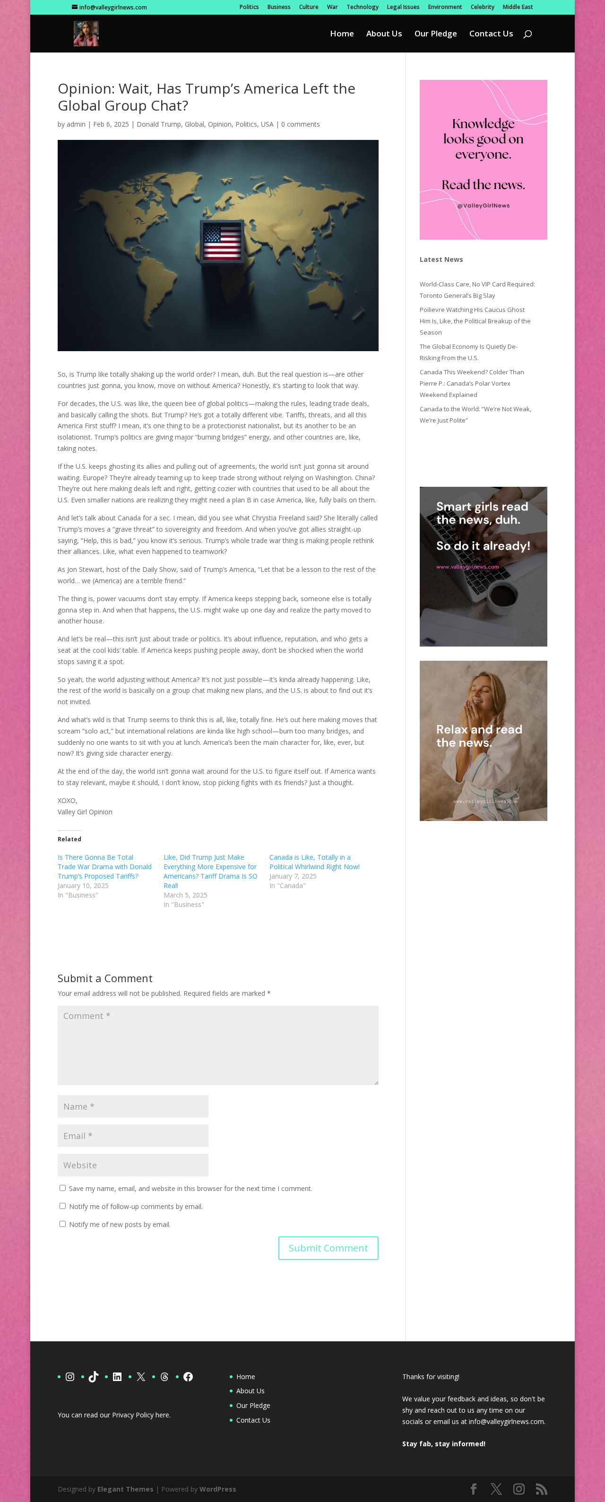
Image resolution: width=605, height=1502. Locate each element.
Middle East (518, 7)
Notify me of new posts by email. (120, 1224)
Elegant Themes (125, 1489)
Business (279, 7)
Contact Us (491, 34)
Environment (445, 7)
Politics (249, 7)
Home (342, 34)
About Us (384, 34)
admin (76, 124)
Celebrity (482, 7)
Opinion (220, 124)
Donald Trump (159, 124)
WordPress (217, 1489)
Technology (362, 7)
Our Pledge (436, 34)
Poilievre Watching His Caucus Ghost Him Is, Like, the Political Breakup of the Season (475, 321)
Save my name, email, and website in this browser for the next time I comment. (190, 1188)
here (162, 1414)
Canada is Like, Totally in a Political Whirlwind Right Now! (314, 862)
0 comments (300, 124)
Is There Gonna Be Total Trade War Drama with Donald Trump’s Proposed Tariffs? (105, 866)
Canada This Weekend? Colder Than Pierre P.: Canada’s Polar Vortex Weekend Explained (472, 383)
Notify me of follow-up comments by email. (136, 1206)
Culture (309, 7)
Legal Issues (403, 7)
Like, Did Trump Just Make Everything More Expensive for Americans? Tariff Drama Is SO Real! (211, 871)
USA (267, 124)
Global (194, 124)
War (332, 7)
